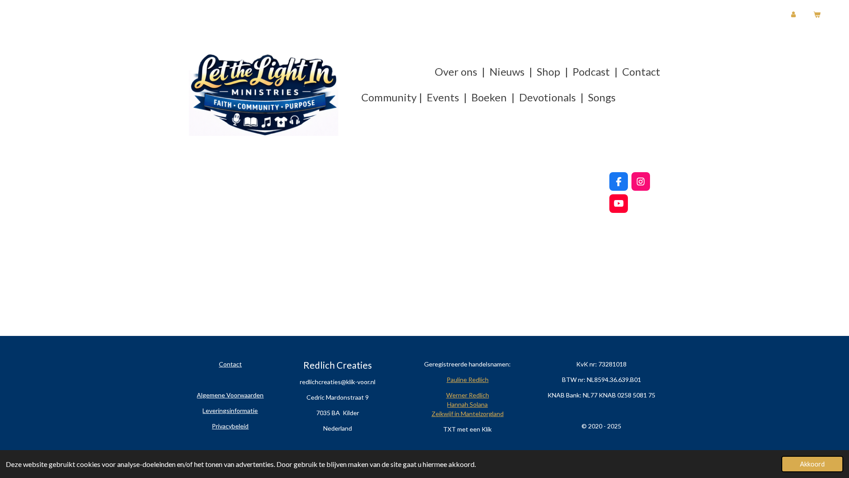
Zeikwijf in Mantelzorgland (468, 413)
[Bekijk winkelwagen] (816, 14)
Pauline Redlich (468, 379)
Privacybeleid (230, 426)
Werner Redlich (467, 395)
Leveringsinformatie (230, 410)
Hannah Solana (467, 404)
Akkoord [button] (812, 464)
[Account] (793, 14)
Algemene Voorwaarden (230, 395)
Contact (230, 364)
